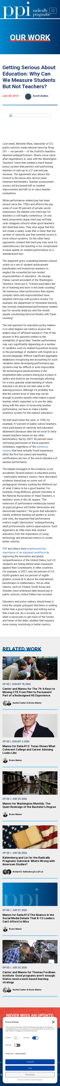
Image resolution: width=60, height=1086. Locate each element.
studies (6, 450)
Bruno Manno (35, 703)
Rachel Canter (19, 703)
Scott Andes (40, 95)
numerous (42, 446)
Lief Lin (39, 872)
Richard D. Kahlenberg (23, 872)
